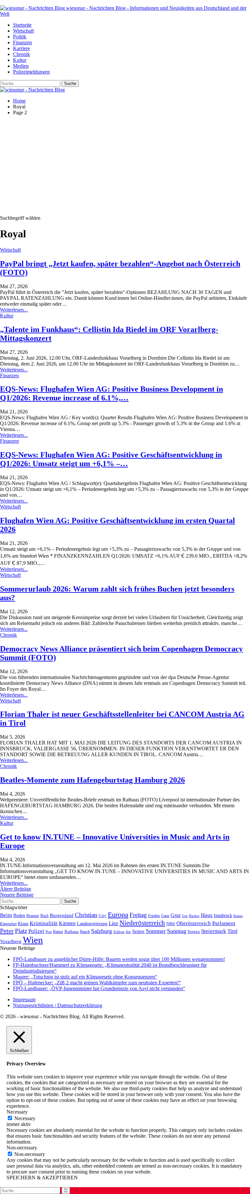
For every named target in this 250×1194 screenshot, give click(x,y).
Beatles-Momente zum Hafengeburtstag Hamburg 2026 (92, 780)
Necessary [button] (17, 1112)
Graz (176, 915)
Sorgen (194, 931)
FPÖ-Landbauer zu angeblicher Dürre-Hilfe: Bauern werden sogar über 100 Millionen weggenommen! (119, 959)
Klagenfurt (8, 924)
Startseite (22, 25)
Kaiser (238, 916)
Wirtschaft (23, 31)
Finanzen (22, 42)
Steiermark (213, 931)
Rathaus (71, 931)
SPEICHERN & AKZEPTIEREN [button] (42, 1177)
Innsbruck (223, 915)
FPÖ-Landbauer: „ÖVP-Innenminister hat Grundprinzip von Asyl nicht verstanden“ (99, 988)
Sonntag (176, 931)
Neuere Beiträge (17, 894)
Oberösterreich (193, 923)
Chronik (21, 54)
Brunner (32, 916)
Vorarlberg (10, 941)
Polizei (36, 931)
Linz (113, 923)
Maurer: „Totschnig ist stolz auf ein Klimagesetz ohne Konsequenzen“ (85, 976)
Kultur (19, 60)
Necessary (24, 1118)
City (102, 915)
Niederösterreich (142, 923)
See (128, 932)
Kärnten (67, 923)
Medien (21, 66)
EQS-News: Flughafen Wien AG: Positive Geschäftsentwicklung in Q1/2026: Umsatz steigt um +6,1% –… (111, 459)
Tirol (232, 931)
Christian (86, 914)
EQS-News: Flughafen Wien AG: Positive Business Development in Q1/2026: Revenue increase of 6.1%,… (111, 393)
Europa (118, 914)
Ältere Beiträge (15, 889)
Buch (44, 915)
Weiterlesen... (14, 309)
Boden (19, 915)
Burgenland (62, 915)
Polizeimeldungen (31, 72)
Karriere (21, 48)
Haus (207, 915)
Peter (7, 930)
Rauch (85, 931)
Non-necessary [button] (22, 1147)
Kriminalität (44, 923)
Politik (19, 36)
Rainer (58, 932)
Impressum (24, 999)
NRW (170, 924)
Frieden (154, 915)
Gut (185, 916)
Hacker (194, 916)
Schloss (118, 932)
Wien (33, 940)
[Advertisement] (125, 166)
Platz (21, 930)
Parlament (223, 923)
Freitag (138, 914)
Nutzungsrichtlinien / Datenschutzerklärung (57, 1005)
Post (49, 932)
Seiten (138, 931)
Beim (6, 915)
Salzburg (101, 931)
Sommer (156, 931)
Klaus (23, 923)
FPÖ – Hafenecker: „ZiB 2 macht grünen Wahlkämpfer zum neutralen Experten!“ (97, 982)
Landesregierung (92, 923)
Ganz (165, 915)
